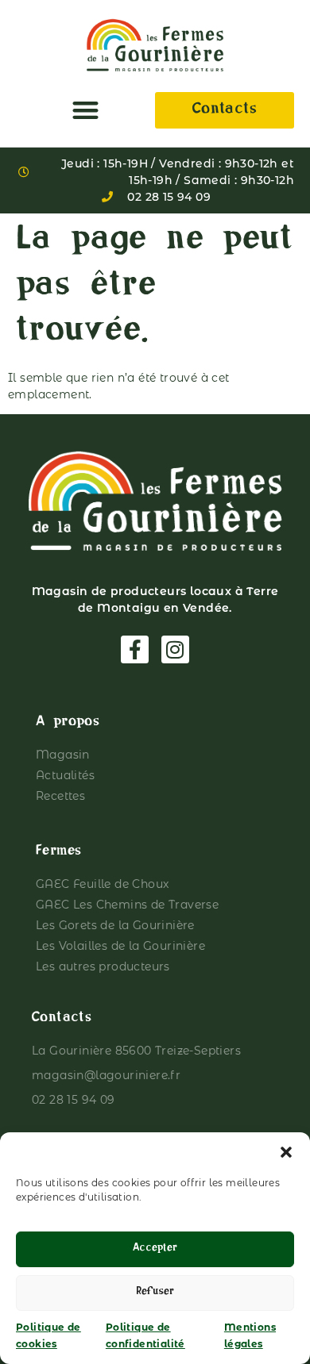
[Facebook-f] (135, 649)
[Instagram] (175, 649)
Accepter (155, 1249)
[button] (286, 1152)
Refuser (155, 1293)
